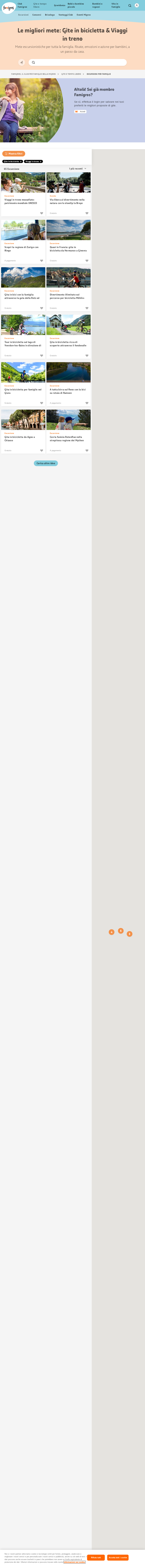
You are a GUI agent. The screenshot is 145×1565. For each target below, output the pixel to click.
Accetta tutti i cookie (118, 1558)
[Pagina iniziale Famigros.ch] (9, 8)
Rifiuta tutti (96, 1558)
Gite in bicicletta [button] (11, 161)
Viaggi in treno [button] (32, 161)
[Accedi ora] (136, 5)
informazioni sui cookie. (74, 1562)
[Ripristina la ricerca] (122, 62)
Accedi (82, 112)
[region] (72, 1557)
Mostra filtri (15, 153)
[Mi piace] (42, 213)
